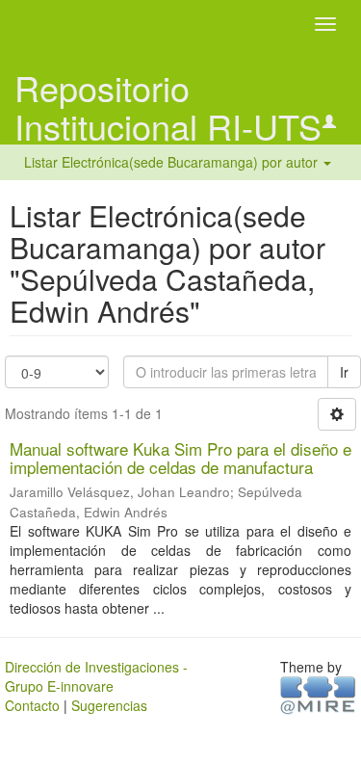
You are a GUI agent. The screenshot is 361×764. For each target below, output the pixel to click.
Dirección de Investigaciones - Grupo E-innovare (96, 676)
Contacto (32, 705)
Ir (344, 372)
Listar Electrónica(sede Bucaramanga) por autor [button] (173, 161)
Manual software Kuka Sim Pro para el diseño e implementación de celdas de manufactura (180, 457)
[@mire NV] (318, 694)
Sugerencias (109, 705)
